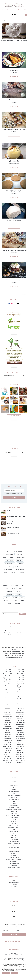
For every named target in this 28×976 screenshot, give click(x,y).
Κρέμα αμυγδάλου (14, 161)
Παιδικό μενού (14, 821)
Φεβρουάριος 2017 (20, 734)
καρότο (21, 575)
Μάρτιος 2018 (7, 722)
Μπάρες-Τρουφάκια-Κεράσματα (14, 815)
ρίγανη (22, 600)
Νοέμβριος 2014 (7, 758)
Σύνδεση (14, 880)
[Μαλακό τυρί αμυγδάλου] (14, 210)
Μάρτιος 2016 (20, 744)
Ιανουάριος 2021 (8, 688)
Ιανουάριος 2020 (8, 700)
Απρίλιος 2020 (20, 696)
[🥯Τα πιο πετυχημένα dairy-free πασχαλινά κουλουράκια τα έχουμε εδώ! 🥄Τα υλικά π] (5, 400)
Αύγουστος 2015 (20, 748)
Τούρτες (14, 845)
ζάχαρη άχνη (18, 566)
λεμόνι (23, 585)
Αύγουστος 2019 (20, 704)
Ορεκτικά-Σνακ (14, 817)
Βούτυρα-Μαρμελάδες (14, 791)
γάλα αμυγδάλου (21, 557)
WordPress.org (14, 886)
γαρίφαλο (19, 560)
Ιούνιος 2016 (8, 742)
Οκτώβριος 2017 (20, 726)
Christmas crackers (11, 510)
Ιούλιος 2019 (8, 706)
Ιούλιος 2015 (8, 750)
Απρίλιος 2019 (20, 708)
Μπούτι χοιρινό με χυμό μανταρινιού (16, 516)
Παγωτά (14, 819)
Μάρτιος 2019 (7, 710)
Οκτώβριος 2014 (20, 758)
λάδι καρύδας (15, 585)
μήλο (13, 588)
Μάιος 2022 (7, 675)
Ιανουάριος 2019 (8, 712)
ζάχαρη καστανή (20, 569)
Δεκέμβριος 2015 (8, 748)
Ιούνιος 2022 (20, 673)
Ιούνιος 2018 (20, 718)
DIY (14, 775)
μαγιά (20, 588)
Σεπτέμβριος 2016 (20, 738)
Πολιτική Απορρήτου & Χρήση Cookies (14, 954)
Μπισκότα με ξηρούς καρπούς (14, 190)
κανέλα (13, 575)
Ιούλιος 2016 (20, 740)
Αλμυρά (14, 787)
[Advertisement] (14, 432)
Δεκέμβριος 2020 (20, 688)
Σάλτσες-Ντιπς (14, 835)
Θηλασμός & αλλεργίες (18, 959)
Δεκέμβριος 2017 (20, 724)
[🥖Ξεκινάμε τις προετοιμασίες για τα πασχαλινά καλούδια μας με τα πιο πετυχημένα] (14, 400)
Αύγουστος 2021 (8, 682)
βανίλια (11, 557)
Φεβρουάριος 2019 (20, 710)
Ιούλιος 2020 (8, 694)
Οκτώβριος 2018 (20, 714)
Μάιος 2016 (20, 742)
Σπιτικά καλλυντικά (14, 841)
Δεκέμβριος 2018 (20, 712)
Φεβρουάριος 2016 (7, 746)
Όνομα (14, 905)
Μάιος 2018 (7, 720)
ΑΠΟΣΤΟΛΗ (14, 934)
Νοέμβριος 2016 (7, 738)
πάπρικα (15, 597)
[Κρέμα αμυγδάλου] (14, 151)
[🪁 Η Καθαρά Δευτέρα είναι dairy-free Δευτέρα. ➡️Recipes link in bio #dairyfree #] (14, 409)
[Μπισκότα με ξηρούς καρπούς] (14, 180)
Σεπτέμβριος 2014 (7, 760)
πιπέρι (22, 597)
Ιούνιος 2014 (20, 762)
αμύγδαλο (19, 554)
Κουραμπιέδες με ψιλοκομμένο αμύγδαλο (14, 40)
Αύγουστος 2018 (20, 716)
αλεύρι (7, 551)
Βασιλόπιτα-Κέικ (18, 657)
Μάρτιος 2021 (7, 686)
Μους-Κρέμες (14, 813)
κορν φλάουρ (18, 579)
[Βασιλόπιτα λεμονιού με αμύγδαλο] (14, 270)
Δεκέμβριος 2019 (20, 700)
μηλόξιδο (18, 591)
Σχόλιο (14, 916)
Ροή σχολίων (14, 884)
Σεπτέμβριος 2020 (7, 692)
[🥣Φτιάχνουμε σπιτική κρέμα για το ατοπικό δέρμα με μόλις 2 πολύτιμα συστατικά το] (5, 409)
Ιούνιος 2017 (20, 730)
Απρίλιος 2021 (20, 683)
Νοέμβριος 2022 (7, 671)
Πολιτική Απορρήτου (19, 493)
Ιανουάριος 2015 (8, 756)
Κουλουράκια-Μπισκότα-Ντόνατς (14, 809)
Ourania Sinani (15, 72)
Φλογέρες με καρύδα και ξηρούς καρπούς (14, 250)
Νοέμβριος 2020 (7, 690)
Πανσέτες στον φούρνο (18, 653)
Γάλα (14, 793)
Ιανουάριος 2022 (20, 678)
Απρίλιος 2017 (20, 732)
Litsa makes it (14, 781)
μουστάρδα (10, 594)
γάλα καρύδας (10, 560)
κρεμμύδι (5, 585)
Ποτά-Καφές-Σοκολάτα (14, 827)
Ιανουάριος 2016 (20, 746)
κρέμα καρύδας (18, 582)
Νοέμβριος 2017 (7, 726)
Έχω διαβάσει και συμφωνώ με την (14, 493)
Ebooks (14, 777)
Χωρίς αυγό (14, 855)
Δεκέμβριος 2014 (20, 756)
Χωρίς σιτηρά (14, 865)
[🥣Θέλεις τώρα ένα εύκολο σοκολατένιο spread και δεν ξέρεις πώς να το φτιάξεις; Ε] (23, 400)
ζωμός (5, 572)
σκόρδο (9, 603)
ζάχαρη (9, 566)
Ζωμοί (14, 803)
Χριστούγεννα (14, 853)
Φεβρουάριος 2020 (20, 698)
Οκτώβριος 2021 (20, 679)
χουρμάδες (18, 603)
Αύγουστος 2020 (20, 692)
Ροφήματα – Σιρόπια (14, 831)
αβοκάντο (19, 548)
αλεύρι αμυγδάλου (17, 551)
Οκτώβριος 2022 (20, 671)
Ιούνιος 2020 (20, 694)
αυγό (4, 557)
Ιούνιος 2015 (20, 750)
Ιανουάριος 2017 (8, 736)
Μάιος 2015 (7, 752)
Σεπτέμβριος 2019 (7, 704)
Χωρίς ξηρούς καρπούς (14, 863)
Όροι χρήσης (14, 953)
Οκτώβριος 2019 (20, 702)
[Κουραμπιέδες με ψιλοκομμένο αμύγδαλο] (14, 30)
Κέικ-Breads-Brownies (14, 807)
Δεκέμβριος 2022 (20, 669)
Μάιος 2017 (7, 732)
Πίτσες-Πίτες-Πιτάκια (14, 825)
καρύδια (9, 579)
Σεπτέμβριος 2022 (7, 673)
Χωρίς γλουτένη (14, 861)
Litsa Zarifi (15, 102)
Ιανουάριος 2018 (8, 724)
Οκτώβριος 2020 (20, 690)
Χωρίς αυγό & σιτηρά (14, 857)
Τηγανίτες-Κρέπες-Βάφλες (14, 843)
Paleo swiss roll (19, 655)
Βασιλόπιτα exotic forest (13, 527)
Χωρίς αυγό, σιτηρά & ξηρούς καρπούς (14, 859)
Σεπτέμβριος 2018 (7, 716)
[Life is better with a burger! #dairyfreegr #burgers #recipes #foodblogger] (23, 409)
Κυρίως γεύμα (14, 811)
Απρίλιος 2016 (7, 744)
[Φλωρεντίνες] (14, 60)
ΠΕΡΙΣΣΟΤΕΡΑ (14, 47)
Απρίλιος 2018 (20, 720)
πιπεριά (6, 600)
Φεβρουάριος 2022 (7, 678)
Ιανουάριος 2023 (8, 669)
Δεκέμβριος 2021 (8, 679)
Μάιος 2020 (7, 696)
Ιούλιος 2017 (8, 730)
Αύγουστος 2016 (8, 740)
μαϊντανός (9, 591)
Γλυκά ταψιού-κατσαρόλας (14, 795)
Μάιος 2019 (7, 708)
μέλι (7, 588)
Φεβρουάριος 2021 (20, 686)
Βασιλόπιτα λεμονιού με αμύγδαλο (14, 280)
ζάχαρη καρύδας (8, 569)
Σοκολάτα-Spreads (14, 839)
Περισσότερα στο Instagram (14, 415)
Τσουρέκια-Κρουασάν (14, 847)
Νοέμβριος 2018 (7, 714)
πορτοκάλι (14, 600)
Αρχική (2, 20)
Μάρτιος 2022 (20, 675)
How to (14, 779)
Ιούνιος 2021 (8, 683)
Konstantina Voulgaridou (14, 163)
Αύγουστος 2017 (20, 728)
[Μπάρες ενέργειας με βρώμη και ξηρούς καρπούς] (14, 119)
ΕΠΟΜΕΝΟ (24, 294)
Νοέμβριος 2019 (7, 702)
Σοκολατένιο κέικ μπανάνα (14, 626)
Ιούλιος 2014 (8, 762)
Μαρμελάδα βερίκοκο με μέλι (18, 651)
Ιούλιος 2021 (20, 682)
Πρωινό (14, 829)
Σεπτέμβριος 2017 (7, 728)
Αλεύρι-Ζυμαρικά (14, 785)
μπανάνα (19, 594)
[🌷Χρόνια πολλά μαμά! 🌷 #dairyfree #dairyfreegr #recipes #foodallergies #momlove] (5, 391)
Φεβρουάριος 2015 (20, 754)
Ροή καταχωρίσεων (14, 882)
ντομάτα (7, 597)
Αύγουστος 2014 (20, 760)
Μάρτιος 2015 (7, 754)
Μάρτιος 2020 (7, 698)
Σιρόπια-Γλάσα (14, 837)
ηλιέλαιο (13, 572)
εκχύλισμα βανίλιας (9, 563)
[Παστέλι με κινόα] (14, 89)
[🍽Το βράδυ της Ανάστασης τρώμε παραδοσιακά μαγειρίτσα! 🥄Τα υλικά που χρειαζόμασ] (14, 391)
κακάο (6, 575)
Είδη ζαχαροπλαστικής (14, 799)
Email (14, 911)
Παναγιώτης (7, 653)
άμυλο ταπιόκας (9, 548)
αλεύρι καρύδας (9, 554)
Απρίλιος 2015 (20, 752)
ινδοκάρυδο (21, 572)
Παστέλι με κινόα (14, 100)
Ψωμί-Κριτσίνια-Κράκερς (14, 867)
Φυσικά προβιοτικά (14, 851)
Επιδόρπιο (14, 801)
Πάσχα (14, 823)
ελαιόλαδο (20, 563)
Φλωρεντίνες (14, 70)
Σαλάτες (14, 833)
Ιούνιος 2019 (20, 706)
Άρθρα (14, 789)
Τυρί (14, 849)
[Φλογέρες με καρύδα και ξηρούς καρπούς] (14, 240)
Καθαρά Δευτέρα (14, 805)
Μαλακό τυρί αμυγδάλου (14, 220)
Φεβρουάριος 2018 (20, 722)
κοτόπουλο (8, 582)
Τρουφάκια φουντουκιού (13, 533)
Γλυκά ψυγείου (14, 797)
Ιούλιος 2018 (8, 718)
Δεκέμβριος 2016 (20, 736)
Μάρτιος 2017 (7, 734)
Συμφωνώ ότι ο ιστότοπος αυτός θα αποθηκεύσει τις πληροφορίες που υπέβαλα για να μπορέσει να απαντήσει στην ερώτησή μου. (14, 926)
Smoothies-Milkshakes (14, 783)
